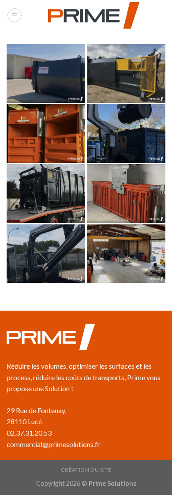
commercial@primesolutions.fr (53, 444)
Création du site (86, 469)
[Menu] (14, 15)
